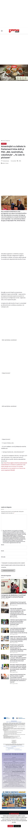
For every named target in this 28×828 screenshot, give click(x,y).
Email (2, 550)
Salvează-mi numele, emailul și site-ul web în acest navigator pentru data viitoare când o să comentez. (13, 565)
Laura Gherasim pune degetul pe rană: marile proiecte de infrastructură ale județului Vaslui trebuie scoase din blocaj (18, 630)
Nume (2, 544)
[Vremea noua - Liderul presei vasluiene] (14, 31)
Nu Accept (17, 826)
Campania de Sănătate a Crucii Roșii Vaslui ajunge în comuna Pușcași (13, 596)
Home (3, 140)
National (8, 140)
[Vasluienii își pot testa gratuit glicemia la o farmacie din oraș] (5, 604)
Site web (3, 557)
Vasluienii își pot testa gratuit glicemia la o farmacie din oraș (18, 602)
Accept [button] (10, 826)
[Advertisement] (14, 14)
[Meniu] (2, 31)
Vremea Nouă (6, 161)
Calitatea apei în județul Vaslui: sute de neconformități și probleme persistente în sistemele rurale (18, 622)
